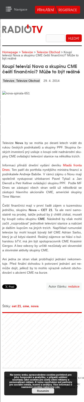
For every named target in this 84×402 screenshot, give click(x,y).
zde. (57, 387)
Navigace (10, 9)
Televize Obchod (48, 52)
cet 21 (16, 306)
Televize (27, 52)
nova (35, 306)
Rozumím (43, 391)
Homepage (10, 52)
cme (26, 306)
